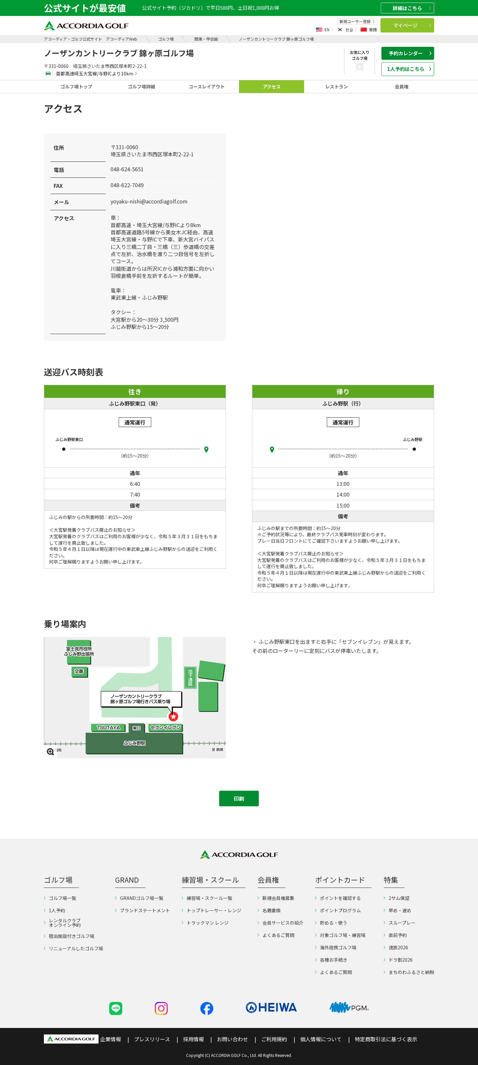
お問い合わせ (232, 1039)
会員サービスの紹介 (282, 922)
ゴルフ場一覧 (62, 898)
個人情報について (321, 1039)
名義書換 (271, 910)
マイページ (405, 25)
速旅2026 (398, 947)
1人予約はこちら (405, 68)
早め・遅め (400, 910)
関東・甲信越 (206, 39)
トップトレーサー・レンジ (214, 910)
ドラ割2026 (401, 959)
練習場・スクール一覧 (209, 898)
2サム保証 (399, 898)
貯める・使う (333, 922)
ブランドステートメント (145, 910)
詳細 (407, 8)
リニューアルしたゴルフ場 (76, 948)
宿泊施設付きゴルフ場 (71, 936)
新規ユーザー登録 (355, 21)
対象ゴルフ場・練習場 (342, 935)
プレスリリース (152, 1039)
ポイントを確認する (340, 898)
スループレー (402, 922)
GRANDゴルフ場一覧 (141, 898)
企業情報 (110, 1039)
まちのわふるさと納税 (411, 972)
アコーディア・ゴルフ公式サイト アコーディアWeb (90, 39)
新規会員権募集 (278, 898)
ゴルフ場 (166, 39)
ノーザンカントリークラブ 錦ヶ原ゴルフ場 (276, 39)
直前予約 (398, 935)
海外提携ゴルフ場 (338, 947)
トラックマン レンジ (208, 922)
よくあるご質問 (278, 935)
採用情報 (193, 1039)
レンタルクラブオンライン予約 (65, 922)
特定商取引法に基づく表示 (386, 1039)
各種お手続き (333, 959)
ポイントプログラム (340, 910)
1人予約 (57, 910)
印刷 (239, 798)
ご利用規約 (274, 1039)
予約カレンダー (406, 53)
